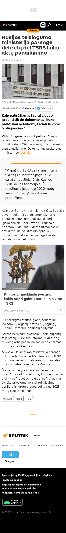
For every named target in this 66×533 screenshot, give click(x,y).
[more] (60, 310)
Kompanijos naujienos (26, 492)
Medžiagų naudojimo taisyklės (35, 475)
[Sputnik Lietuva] (10, 26)
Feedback (7, 492)
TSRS (28, 398)
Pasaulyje (7, 398)
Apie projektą (9, 475)
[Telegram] (44, 108)
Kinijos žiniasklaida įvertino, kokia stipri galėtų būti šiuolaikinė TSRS (33, 299)
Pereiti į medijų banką (48, 102)
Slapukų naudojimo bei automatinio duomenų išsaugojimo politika (22, 486)
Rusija (19, 398)
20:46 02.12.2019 (11, 59)
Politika (23, 445)
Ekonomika (40, 445)
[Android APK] (12, 503)
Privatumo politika (12, 479)
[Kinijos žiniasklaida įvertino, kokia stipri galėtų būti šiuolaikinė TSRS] (33, 267)
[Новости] (28, 108)
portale (26, 152)
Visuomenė (58, 445)
